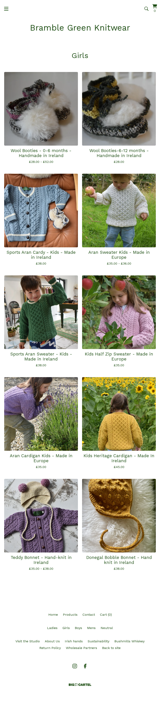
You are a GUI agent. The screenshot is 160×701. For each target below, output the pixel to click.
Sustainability (98, 641)
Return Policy (50, 648)
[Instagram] (75, 666)
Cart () (106, 615)
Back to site (111, 648)
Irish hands (74, 641)
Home (53, 615)
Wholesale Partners (81, 648)
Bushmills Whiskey (129, 641)
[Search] (146, 8)
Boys (78, 628)
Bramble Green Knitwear (80, 28)
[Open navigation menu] (6, 8)
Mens (91, 628)
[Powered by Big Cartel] (80, 685)
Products (70, 615)
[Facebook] (85, 666)
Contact (88, 615)
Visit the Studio (27, 641)
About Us (52, 641)
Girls (66, 628)
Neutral (107, 628)
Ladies (52, 628)
